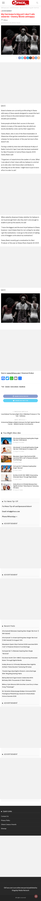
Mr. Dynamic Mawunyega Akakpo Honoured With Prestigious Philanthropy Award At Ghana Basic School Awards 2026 (19, 693)
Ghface (5, 20)
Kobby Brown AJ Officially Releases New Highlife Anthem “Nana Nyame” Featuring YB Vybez (25, 486)
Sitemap (3, 828)
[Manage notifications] (36, 896)
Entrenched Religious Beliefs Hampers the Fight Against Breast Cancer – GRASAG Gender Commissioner (20, 423)
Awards (7, 387)
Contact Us (5, 816)
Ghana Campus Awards (8, 824)
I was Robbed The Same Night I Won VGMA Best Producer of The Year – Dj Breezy (20, 415)
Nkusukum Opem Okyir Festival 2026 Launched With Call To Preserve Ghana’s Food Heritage (25, 458)
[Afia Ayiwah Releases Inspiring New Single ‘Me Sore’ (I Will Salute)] (6, 441)
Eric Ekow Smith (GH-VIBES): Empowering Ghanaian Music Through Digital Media (25, 476)
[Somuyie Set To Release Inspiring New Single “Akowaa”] (6, 468)
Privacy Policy (5, 820)
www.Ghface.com (13, 373)
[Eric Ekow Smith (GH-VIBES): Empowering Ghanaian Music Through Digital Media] (6, 477)
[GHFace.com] (20, 2)
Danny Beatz (14, 387)
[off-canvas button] (3, 2)
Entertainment (7, 10)
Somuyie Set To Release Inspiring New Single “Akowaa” (24, 467)
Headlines (22, 387)
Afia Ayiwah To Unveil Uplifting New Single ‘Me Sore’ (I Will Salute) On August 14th (25, 448)
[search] (37, 3)
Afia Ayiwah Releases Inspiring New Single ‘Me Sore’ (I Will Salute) (25, 439)
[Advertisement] (20, 83)
